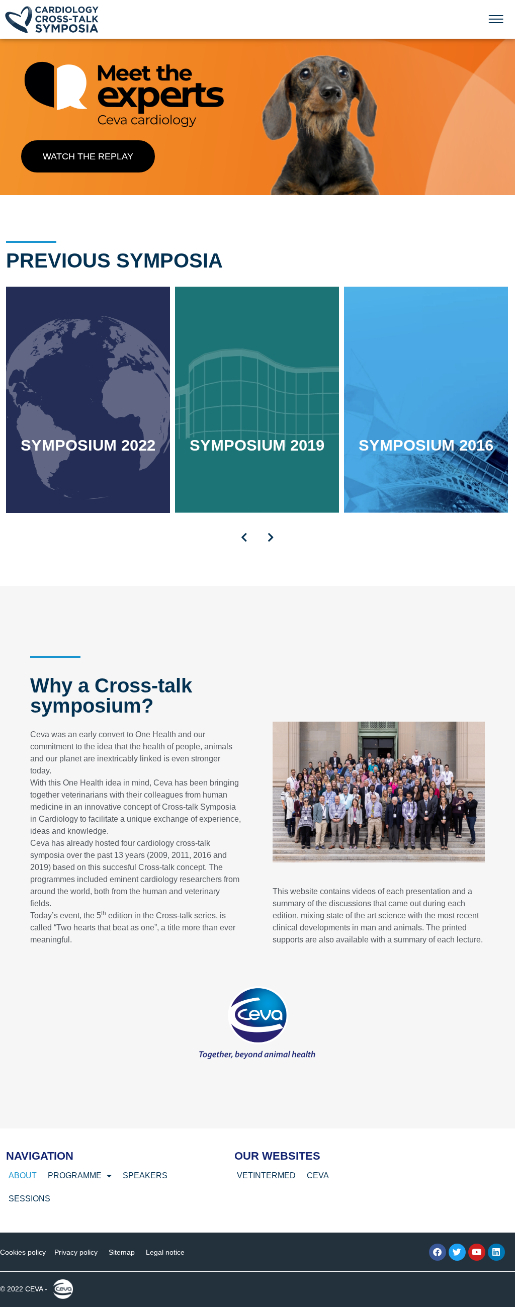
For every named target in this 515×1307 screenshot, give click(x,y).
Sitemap (122, 1252)
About (23, 1175)
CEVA (318, 1175)
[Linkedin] (496, 1252)
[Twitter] (457, 1252)
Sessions (29, 1198)
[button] (244, 538)
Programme (75, 1175)
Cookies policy (23, 1252)
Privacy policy (76, 1252)
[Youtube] (476, 1252)
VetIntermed (266, 1175)
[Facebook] (437, 1252)
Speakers (145, 1175)
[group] (88, 400)
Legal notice (165, 1252)
